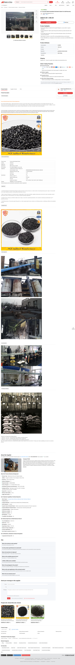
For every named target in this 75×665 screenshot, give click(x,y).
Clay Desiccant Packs (22, 642)
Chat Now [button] (66, 22)
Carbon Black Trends (36, 650)
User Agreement (43, 661)
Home (2, 7)
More (2, 652)
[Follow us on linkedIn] (73, 655)
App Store (4, 655)
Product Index (55, 658)
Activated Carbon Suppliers (46, 647)
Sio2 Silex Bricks (3, 633)
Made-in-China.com (33, 659)
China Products (22, 658)
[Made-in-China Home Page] (6, 2)
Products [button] (17, 2)
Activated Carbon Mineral (6, 650)
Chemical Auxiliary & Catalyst (13, 7)
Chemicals (5, 7)
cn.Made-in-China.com (47, 659)
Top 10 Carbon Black (27, 650)
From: (6, 584)
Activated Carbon (11, 499)
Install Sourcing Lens (26, 655)
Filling (3, 642)
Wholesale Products (37, 658)
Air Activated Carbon (69, 647)
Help (55, 5)
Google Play (9, 655)
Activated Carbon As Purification (17, 650)
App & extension (61, 5)
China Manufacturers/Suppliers (29, 658)
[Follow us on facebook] (66, 655)
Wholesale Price (43, 658)
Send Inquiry (48, 22)
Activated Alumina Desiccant (32, 642)
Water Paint (13, 647)
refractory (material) (41, 631)
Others (39, 633)
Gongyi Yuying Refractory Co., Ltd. (48, 13)
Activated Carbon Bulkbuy (46, 650)
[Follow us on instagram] (69, 655)
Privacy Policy (53, 661)
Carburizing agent (22, 633)
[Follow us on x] (67, 655)
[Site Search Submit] (51, 2)
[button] (62, 2)
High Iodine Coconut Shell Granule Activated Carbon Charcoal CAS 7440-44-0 (7, 620)
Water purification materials (23, 631)
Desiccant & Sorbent (22, 7)
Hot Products (17, 658)
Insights (59, 658)
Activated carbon (3, 631)
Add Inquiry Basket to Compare (20, 40)
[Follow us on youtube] (70, 655)
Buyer (50, 5)
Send (9, 598)
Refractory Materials (17, 499)
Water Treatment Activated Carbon (58, 647)
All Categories (4, 5)
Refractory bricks (58, 631)
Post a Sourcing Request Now (29, 598)
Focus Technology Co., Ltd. (30, 661)
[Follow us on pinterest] (71, 655)
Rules (73, 5)
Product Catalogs (15, 629)
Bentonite (15, 642)
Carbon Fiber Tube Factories (21, 647)
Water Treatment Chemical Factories (34, 647)
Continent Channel (49, 658)
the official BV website (24, 456)
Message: (5, 589)
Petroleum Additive (9, 642)
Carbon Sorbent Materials (43, 642)
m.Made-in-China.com (40, 659)
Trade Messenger (17, 655)
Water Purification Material (26, 499)
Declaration (48, 661)
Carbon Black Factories (5, 647)
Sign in (73, 2)
